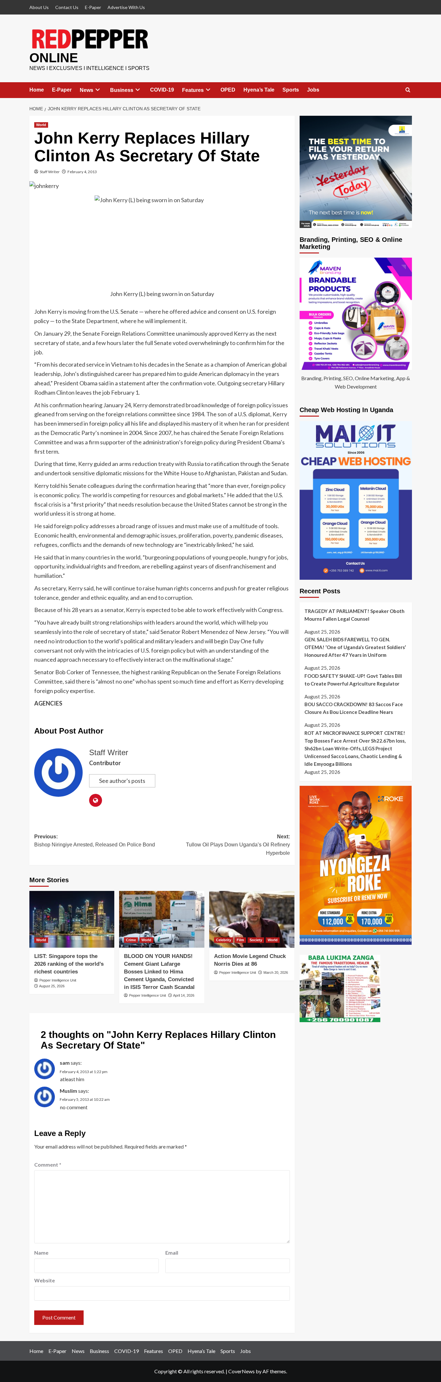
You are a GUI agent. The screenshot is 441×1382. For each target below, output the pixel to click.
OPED (228, 90)
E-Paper (93, 7)
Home (36, 90)
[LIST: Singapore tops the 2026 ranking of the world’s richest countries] (72, 919)
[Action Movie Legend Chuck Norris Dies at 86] (251, 919)
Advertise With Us (126, 7)
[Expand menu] (97, 90)
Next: (238, 845)
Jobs (313, 90)
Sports (290, 90)
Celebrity (223, 940)
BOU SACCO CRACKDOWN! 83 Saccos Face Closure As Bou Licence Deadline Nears (353, 708)
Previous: (94, 841)
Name (41, 1252)
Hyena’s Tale (258, 90)
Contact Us (66, 7)
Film (240, 940)
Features (193, 90)
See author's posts (122, 780)
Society (256, 940)
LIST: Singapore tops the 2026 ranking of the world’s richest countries (69, 964)
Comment (47, 1164)
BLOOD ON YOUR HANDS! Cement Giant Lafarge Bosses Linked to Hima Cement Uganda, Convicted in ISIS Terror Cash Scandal (159, 971)
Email (171, 1252)
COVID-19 (162, 90)
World (41, 125)
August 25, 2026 (52, 986)
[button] (408, 90)
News (86, 90)
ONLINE (53, 58)
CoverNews (241, 1371)
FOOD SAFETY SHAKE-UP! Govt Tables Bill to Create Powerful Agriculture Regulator (353, 679)
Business (121, 90)
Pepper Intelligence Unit (57, 980)
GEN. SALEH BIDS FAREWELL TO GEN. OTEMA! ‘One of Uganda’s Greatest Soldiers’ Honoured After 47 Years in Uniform (355, 647)
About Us (39, 7)
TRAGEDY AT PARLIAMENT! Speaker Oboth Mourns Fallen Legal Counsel (354, 615)
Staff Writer (50, 171)
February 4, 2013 (82, 171)
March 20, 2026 (275, 972)
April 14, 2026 (183, 995)
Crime (131, 940)
